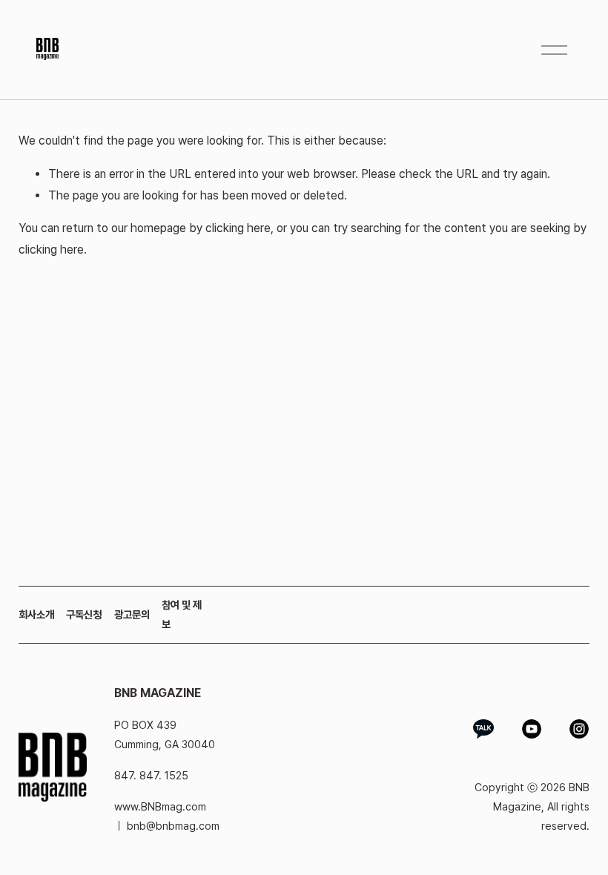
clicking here (238, 228)
